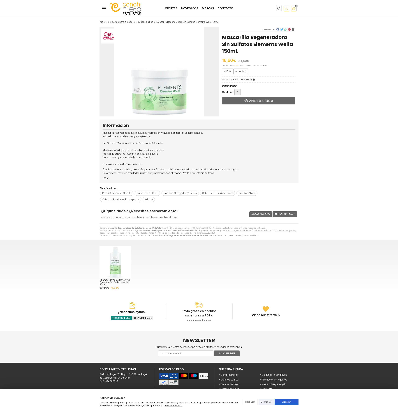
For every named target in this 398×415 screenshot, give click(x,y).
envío (236, 65)
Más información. (173, 405)
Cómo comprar (229, 374)
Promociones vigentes (274, 379)
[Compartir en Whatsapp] (285, 29)
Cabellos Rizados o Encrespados (174, 233)
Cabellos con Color (262, 230)
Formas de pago (230, 384)
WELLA (207, 233)
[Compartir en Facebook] (277, 29)
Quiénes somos (229, 379)
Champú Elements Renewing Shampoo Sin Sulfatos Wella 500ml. (115, 282)
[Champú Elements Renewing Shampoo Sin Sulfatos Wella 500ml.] (115, 262)
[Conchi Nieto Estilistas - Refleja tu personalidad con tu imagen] (125, 8)
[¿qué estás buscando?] (279, 8)
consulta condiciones (199, 320)
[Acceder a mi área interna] (286, 8)
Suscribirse (227, 353)
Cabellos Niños (147, 233)
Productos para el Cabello (237, 230)
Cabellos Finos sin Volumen (123, 233)
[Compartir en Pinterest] (289, 29)
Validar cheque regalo (274, 384)
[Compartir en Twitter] (281, 29)
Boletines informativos (274, 374)
